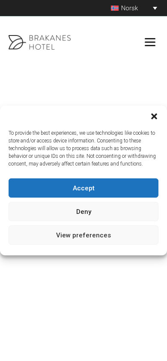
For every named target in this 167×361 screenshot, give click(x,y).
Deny (83, 212)
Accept (84, 188)
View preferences (83, 235)
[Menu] (150, 41)
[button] (154, 116)
